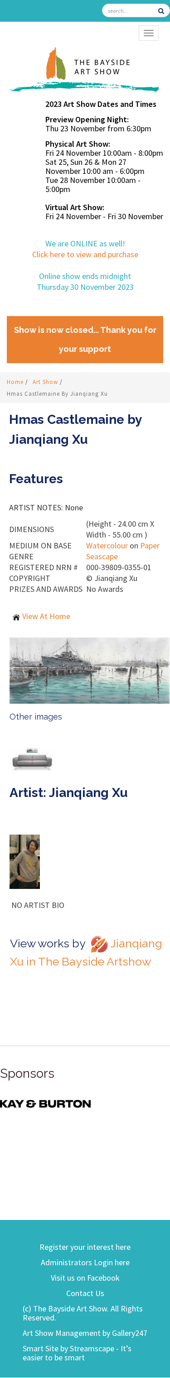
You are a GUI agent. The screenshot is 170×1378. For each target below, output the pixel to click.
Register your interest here (85, 1247)
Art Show (46, 382)
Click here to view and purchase (85, 254)
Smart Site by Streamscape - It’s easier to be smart (77, 1353)
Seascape (102, 556)
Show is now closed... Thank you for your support (85, 339)
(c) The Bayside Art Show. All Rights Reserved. (83, 1313)
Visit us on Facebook (85, 1277)
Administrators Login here (85, 1262)
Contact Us (85, 1293)
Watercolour (107, 545)
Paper (150, 545)
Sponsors (27, 1073)
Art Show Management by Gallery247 (85, 1333)
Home (16, 382)
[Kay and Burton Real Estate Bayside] (45, 1103)
